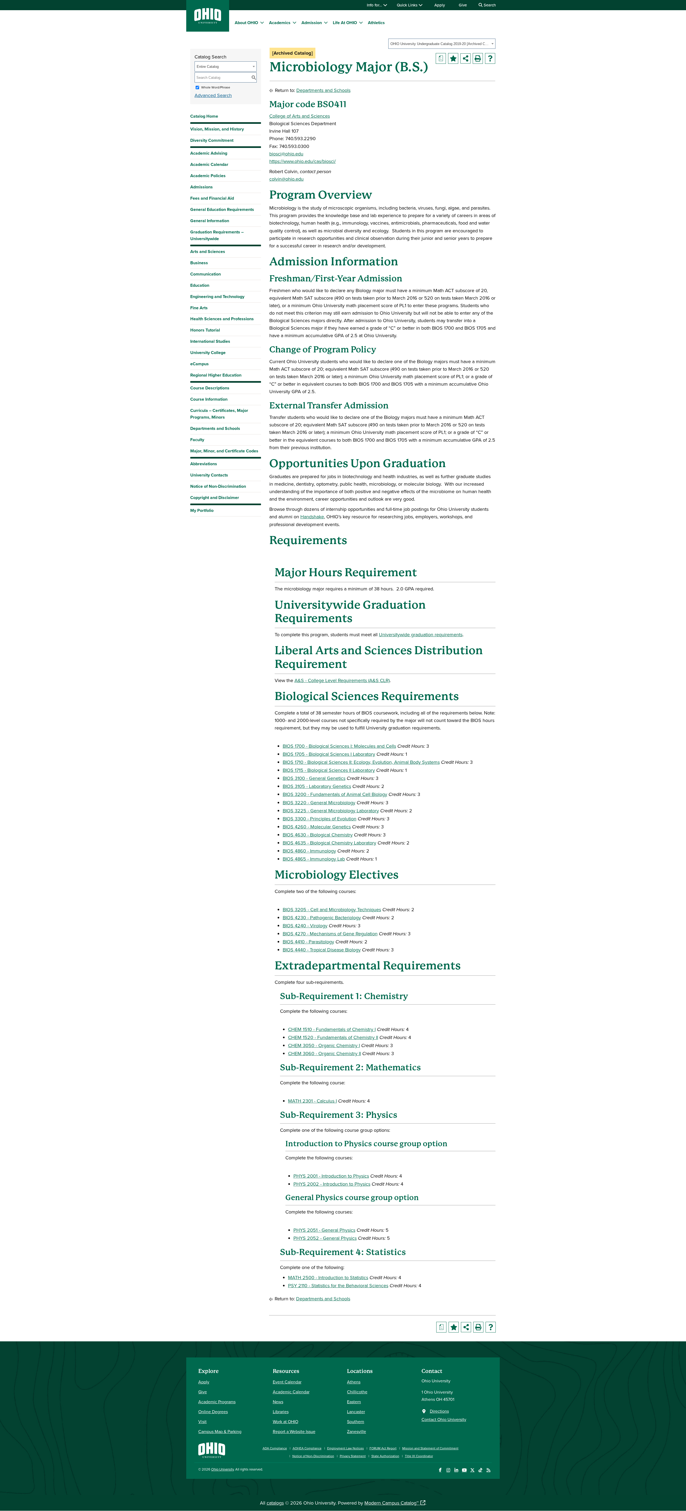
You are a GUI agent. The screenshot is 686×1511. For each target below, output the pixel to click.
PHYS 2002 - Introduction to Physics (331, 1184)
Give (463, 5)
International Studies (210, 341)
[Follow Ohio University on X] (472, 1470)
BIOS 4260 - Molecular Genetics (317, 826)
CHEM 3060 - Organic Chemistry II (324, 1053)
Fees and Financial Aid (212, 198)
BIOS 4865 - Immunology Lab (314, 858)
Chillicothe (357, 1392)
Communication (205, 274)
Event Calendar (287, 1382)
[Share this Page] (465, 58)
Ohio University (222, 1469)
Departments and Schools (215, 428)
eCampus (199, 364)
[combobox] (441, 44)
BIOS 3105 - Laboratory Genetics (317, 786)
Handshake (312, 516)
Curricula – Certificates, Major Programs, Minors (219, 413)
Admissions (201, 187)
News (278, 1402)
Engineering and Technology (217, 296)
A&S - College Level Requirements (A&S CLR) (342, 680)
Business (199, 263)
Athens (353, 1382)
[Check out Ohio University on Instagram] (448, 1470)
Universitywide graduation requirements (421, 634)
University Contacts (209, 475)
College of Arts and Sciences (299, 116)
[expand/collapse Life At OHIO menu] (361, 22)
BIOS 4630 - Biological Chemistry (318, 834)
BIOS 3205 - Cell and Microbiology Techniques (332, 909)
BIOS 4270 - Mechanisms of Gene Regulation (330, 933)
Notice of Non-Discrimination (218, 486)
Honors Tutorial (205, 330)
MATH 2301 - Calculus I (312, 1100)
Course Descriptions (209, 388)
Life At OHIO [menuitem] (345, 23)
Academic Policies (208, 176)
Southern (355, 1421)
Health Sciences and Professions (222, 319)
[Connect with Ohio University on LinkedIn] (456, 1470)
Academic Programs (217, 1402)
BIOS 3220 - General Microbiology (319, 802)
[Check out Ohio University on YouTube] (464, 1470)
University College (208, 352)
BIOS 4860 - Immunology (309, 850)
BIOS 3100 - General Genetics (314, 778)
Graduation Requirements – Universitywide (217, 235)
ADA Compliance (275, 1448)
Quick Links (408, 5)
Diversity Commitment (211, 140)
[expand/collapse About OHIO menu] (262, 22)
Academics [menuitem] (279, 23)
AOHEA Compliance (307, 1448)
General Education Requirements (222, 209)
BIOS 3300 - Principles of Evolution (319, 818)
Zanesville (356, 1431)
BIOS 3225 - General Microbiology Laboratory (331, 810)
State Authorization (385, 1456)
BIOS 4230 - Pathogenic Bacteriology (322, 917)
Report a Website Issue (294, 1431)
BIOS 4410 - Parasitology (308, 941)
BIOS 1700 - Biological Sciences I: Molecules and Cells (339, 746)
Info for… (375, 5)
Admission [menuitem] (311, 23)
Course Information (209, 399)
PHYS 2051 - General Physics (324, 1230)
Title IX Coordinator (419, 1456)
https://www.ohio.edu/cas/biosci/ (302, 161)
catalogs (275, 1502)
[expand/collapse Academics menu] (294, 22)
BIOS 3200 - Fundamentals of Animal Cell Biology (335, 794)
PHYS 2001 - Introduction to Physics (331, 1176)
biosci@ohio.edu (286, 153)
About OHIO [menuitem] (246, 23)
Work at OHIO (285, 1421)
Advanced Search (213, 95)
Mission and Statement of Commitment (430, 1448)
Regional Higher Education (215, 375)
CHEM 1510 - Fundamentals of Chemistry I (332, 1029)
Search (489, 5)
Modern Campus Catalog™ (391, 1502)
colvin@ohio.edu (286, 179)
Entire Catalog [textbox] (208, 67)
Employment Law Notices (345, 1448)
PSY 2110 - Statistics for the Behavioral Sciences (338, 1285)
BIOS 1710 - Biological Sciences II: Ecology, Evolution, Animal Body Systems (361, 762)
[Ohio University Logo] (207, 21)
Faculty (197, 440)
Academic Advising (208, 153)
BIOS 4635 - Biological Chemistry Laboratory (329, 842)
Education (199, 285)
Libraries (281, 1412)
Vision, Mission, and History (217, 129)
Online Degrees (213, 1412)
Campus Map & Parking (219, 1431)
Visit (202, 1421)
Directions (439, 1411)
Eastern (354, 1402)
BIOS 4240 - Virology (305, 925)
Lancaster (356, 1412)
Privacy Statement (353, 1456)
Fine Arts (199, 308)
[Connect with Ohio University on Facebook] (440, 1470)
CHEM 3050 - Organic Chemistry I (324, 1045)
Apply (439, 5)
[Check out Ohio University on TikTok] (480, 1470)
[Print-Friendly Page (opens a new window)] (478, 58)
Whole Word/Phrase (215, 87)
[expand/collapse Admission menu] (326, 22)
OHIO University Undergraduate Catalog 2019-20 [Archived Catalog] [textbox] (440, 44)
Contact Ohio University (444, 1419)
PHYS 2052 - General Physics (325, 1238)
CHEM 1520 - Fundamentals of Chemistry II (333, 1037)
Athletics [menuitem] (376, 23)
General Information (209, 221)
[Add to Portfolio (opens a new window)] (453, 58)
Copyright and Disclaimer (214, 497)
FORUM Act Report (383, 1448)
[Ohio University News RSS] (488, 1470)
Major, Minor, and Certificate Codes (224, 451)
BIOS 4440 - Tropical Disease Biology (322, 949)
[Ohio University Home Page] (211, 1449)
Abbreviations (203, 464)
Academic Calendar (209, 164)
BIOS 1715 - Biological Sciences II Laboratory (329, 770)
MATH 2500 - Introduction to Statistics (328, 1277)
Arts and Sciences (207, 251)
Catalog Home (204, 116)
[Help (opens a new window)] (490, 58)
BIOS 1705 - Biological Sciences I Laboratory (329, 754)
